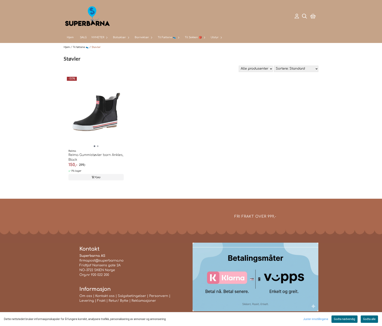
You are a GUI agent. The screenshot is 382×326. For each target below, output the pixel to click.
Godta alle (369, 319)
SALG (83, 37)
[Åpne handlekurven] (313, 16)
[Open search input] (304, 16)
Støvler (96, 47)
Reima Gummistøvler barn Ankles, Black (95, 157)
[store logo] (87, 16)
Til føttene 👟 (81, 47)
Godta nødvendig (344, 319)
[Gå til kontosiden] (297, 16)
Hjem (67, 47)
